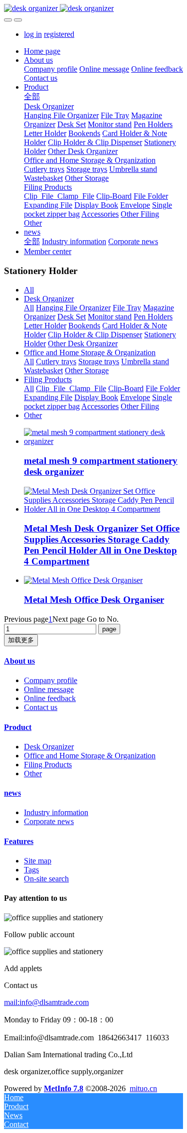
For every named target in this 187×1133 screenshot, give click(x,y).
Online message (49, 689)
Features (18, 841)
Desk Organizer (49, 298)
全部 (32, 96)
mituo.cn (143, 1088)
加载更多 (21, 640)
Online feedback (50, 698)
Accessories (100, 406)
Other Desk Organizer (83, 343)
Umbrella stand (145, 361)
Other (33, 415)
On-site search (46, 878)
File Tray (127, 307)
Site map (37, 860)
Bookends (84, 325)
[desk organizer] (93, 8)
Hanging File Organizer (73, 307)
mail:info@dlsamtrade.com (46, 1002)
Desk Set (71, 316)
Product (17, 727)
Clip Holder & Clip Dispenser (95, 334)
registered (59, 34)
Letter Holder (45, 325)
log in (33, 34)
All (29, 289)
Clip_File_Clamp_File (71, 388)
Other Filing (140, 406)
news (12, 793)
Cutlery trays (56, 361)
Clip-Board (126, 388)
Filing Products (48, 379)
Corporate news (49, 821)
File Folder (163, 388)
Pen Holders (153, 316)
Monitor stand (110, 316)
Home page (42, 51)
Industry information (56, 812)
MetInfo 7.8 (63, 1088)
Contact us (40, 707)
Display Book (96, 397)
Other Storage (87, 370)
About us (19, 661)
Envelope (135, 397)
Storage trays (98, 361)
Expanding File (48, 397)
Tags (31, 869)
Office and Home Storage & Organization (90, 352)
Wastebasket (43, 370)
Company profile (50, 680)
